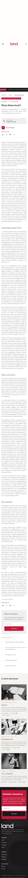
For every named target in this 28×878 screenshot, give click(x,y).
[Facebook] (6, 134)
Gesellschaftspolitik (19, 95)
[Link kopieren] (14, 134)
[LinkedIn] (2, 134)
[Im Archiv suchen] (26, 44)
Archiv (2, 847)
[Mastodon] (10, 134)
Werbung (3, 856)
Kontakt (3, 868)
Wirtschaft (3, 842)
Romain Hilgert (4, 713)
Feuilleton (3, 844)
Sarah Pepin (4, 782)
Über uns (3, 866)
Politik (10, 95)
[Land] (7, 826)
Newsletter (3, 859)
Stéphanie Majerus (5, 747)
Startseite (3, 95)
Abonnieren (4, 854)
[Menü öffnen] (2, 43)
